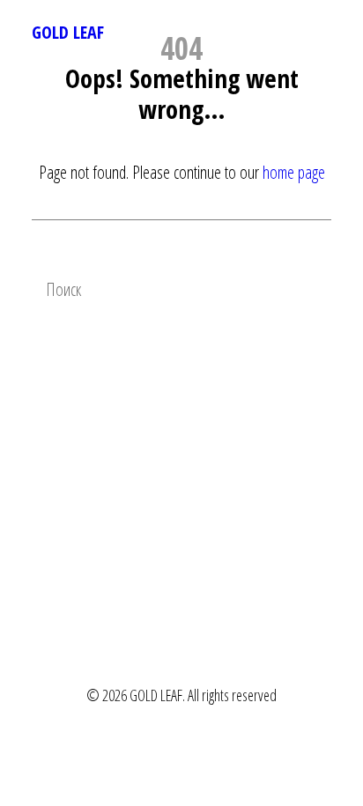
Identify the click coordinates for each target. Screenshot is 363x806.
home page (294, 172)
